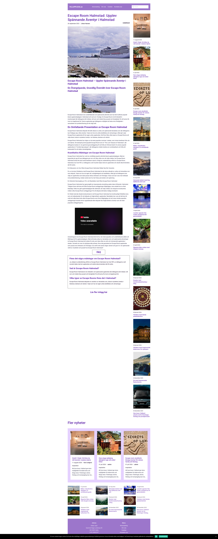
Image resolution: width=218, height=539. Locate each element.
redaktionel (126, 23)
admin (109, 464)
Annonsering (96, 7)
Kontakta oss (118, 7)
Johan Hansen (85, 23)
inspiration (75, 465)
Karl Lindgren (88, 462)
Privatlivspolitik (163, 536)
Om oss (103, 7)
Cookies (110, 7)
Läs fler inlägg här (98, 292)
